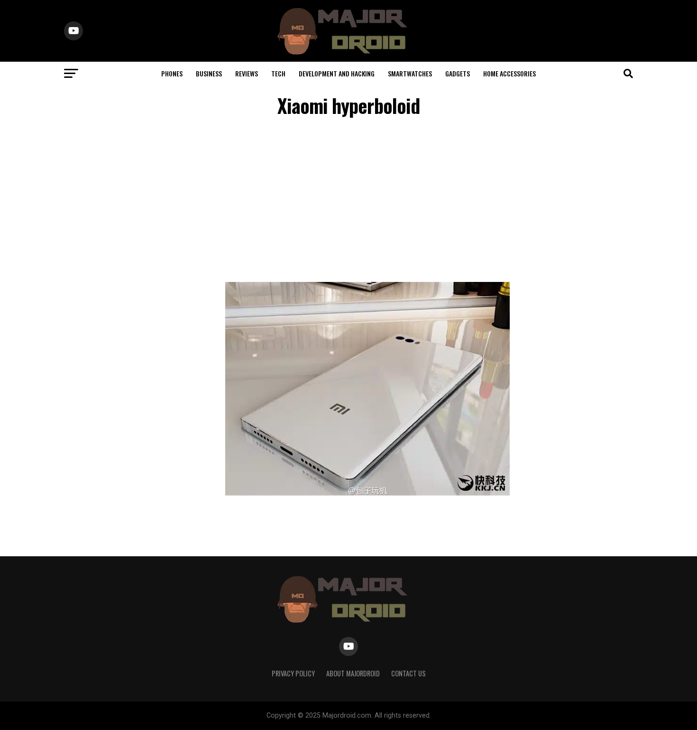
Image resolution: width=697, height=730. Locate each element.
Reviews (246, 73)
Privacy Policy (293, 673)
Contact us (408, 673)
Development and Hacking (337, 73)
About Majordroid (353, 673)
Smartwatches (410, 73)
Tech (278, 73)
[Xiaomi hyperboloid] (367, 492)
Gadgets (457, 73)
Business (209, 73)
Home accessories (509, 73)
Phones (172, 73)
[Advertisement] (348, 201)
